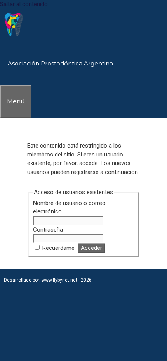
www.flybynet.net (59, 280)
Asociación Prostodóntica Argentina (60, 63)
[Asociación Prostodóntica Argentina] (13, 37)
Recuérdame (58, 247)
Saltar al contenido (24, 4)
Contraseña (48, 229)
